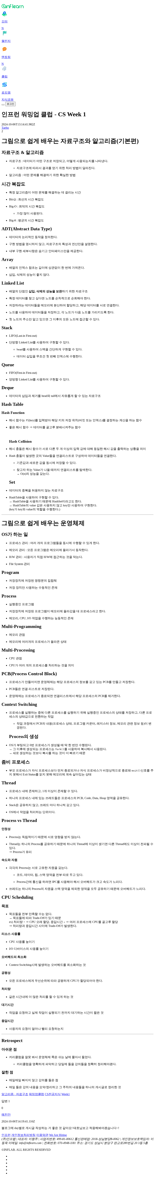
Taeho (5, 127)
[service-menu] (3, 104)
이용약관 (42, 1135)
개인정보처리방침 (23, 1135)
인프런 (6, 1135)
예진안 (6, 1114)
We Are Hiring (58, 1135)
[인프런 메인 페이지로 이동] (77, 6)
